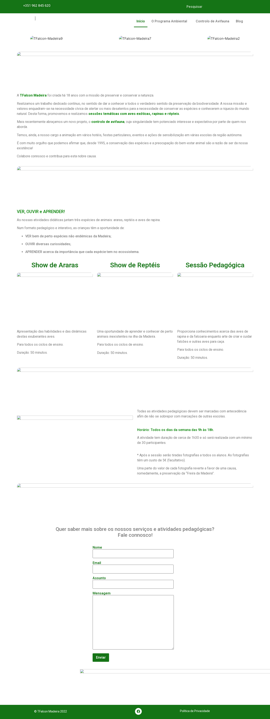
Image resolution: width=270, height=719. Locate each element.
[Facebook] (138, 711)
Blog (239, 21)
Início (140, 21)
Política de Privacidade (195, 711)
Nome (97, 547)
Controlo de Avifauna (212, 21)
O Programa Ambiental (169, 21)
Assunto (99, 578)
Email (97, 563)
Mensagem (102, 593)
